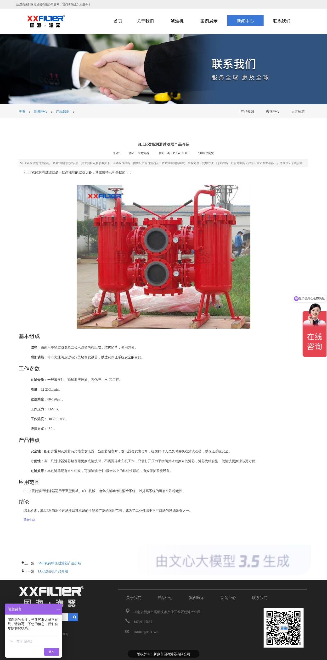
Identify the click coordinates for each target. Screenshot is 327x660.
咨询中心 (272, 111)
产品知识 (62, 111)
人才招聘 (298, 111)
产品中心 (165, 598)
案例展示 (196, 598)
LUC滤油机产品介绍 (53, 571)
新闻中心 (40, 111)
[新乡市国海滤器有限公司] (47, 21)
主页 (22, 111)
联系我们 (259, 598)
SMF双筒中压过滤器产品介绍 (59, 563)
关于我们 (133, 598)
